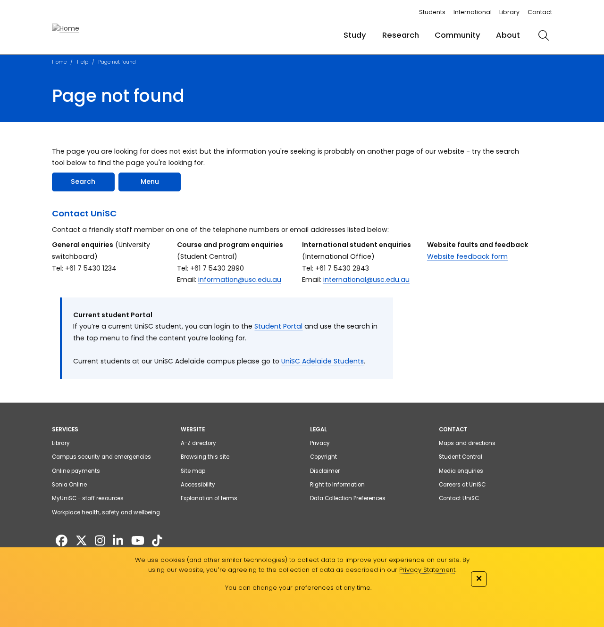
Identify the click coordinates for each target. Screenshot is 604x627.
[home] (65, 28)
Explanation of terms (209, 498)
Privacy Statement (427, 569)
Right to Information (337, 484)
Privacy (320, 443)
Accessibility (198, 484)
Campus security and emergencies (101, 457)
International (472, 12)
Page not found (117, 62)
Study (355, 35)
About (508, 35)
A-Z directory (198, 443)
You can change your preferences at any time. (298, 587)
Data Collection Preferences (348, 498)
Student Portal (278, 326)
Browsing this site (205, 457)
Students (432, 12)
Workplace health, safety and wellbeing (106, 512)
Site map (193, 471)
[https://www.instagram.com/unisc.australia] (100, 541)
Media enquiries (461, 471)
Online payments (76, 471)
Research (400, 35)
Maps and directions (467, 443)
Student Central (460, 457)
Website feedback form (467, 256)
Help (82, 62)
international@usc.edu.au (366, 279)
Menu (150, 181)
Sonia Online (69, 484)
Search (83, 181)
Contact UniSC (84, 213)
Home (59, 62)
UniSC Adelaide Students (322, 361)
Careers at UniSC (462, 484)
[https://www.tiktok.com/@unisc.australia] (157, 541)
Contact (540, 12)
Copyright (323, 457)
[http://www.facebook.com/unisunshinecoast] (61, 541)
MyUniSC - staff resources (88, 498)
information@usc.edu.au (239, 279)
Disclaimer (325, 471)
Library (509, 12)
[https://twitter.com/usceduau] (81, 541)
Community (457, 35)
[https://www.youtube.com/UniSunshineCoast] (137, 541)
